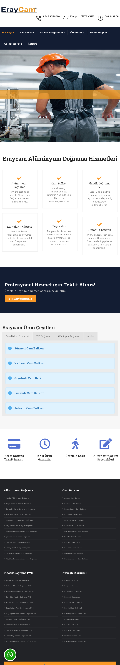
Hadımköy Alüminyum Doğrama (19, 553)
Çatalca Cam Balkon (72, 537)
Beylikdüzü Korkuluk (73, 608)
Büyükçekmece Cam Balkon (76, 531)
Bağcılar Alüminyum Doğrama (18, 503)
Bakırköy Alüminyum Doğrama (18, 514)
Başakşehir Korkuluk (73, 602)
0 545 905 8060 (51, 16)
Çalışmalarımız (13, 44)
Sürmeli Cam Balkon (29, 348)
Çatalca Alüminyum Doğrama (18, 537)
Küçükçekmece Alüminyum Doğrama (21, 559)
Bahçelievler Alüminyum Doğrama (20, 509)
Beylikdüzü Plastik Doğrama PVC (19, 608)
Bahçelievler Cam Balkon (75, 509)
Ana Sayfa (7, 32)
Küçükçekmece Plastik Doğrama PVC (21, 641)
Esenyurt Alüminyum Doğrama (19, 548)
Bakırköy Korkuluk (72, 597)
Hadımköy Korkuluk (72, 636)
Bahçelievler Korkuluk (74, 591)
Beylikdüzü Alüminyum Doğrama (19, 526)
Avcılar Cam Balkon (72, 498)
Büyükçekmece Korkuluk (75, 613)
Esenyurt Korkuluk (72, 630)
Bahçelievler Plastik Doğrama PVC (20, 591)
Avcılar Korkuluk (71, 580)
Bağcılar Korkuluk (72, 586)
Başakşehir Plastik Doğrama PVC (19, 602)
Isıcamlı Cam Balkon (29, 393)
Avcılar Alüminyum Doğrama (18, 498)
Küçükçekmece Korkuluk (75, 641)
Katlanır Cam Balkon (29, 363)
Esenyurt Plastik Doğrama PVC (19, 630)
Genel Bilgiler (98, 32)
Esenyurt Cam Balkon (73, 548)
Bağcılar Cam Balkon (73, 503)
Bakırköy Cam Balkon (73, 514)
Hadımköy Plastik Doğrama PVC (19, 636)
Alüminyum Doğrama (19, 185)
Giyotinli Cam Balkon (29, 378)
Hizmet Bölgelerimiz (52, 32)
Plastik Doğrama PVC (99, 185)
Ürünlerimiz (77, 32)
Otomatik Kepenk (99, 230)
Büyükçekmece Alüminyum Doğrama (21, 531)
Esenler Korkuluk (71, 624)
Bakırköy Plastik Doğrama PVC (18, 597)
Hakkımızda (27, 32)
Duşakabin (59, 226)
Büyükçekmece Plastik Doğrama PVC (21, 613)
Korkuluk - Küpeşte (19, 226)
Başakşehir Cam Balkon (74, 520)
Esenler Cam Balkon (73, 542)
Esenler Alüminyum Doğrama (18, 542)
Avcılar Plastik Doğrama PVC (18, 580)
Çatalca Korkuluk (71, 619)
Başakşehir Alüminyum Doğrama (19, 520)
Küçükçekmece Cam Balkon (76, 559)
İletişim (32, 44)
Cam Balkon (59, 183)
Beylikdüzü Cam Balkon (74, 526)
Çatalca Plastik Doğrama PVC (18, 619)
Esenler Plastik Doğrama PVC (18, 624)
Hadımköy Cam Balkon (73, 553)
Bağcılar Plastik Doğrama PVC (18, 586)
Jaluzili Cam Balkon (29, 408)
